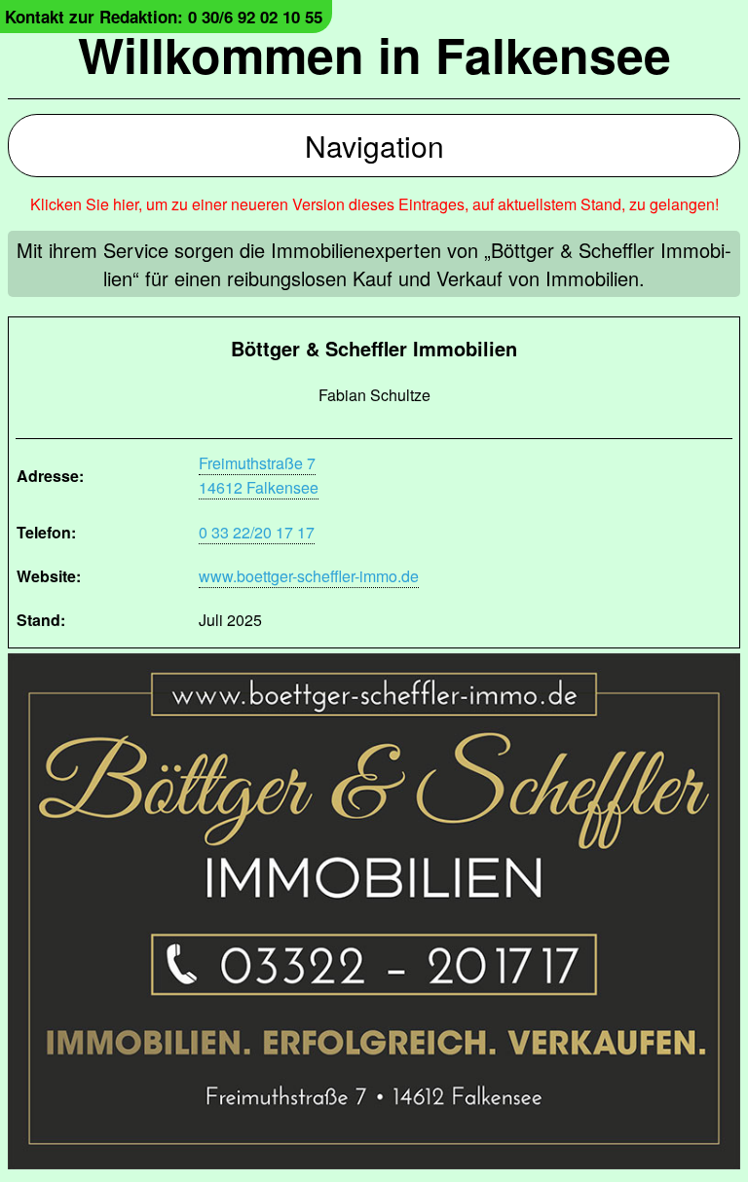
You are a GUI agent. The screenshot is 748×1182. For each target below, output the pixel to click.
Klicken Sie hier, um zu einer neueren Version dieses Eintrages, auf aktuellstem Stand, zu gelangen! (374, 204)
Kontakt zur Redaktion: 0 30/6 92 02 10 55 (163, 16)
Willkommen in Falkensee (374, 54)
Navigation (374, 145)
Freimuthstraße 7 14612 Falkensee (258, 475)
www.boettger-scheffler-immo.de (309, 576)
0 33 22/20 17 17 (257, 532)
